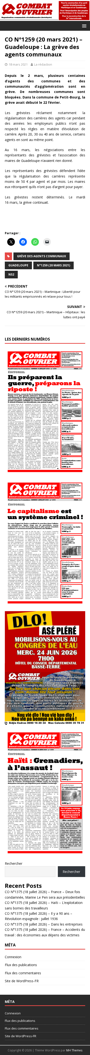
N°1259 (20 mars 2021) (53, 265)
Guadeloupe (18, 265)
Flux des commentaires (23, 973)
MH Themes (74, 1050)
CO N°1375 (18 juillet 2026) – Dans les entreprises (44, 924)
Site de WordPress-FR (22, 981)
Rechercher (13, 863)
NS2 (11, 274)
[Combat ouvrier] (45, 18)
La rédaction (43, 64)
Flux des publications (21, 965)
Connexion (13, 957)
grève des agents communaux (41, 256)
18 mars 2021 (18, 64)
